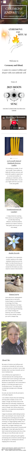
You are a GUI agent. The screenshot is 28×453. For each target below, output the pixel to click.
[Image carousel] (14, 148)
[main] (14, 12)
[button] (1, 2)
